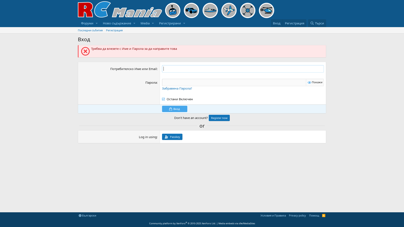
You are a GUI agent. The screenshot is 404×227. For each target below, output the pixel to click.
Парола (151, 82)
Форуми (87, 23)
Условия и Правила (273, 215)
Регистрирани (170, 23)
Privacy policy (297, 215)
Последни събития (90, 30)
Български (88, 215)
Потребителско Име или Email (133, 69)
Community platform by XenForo (182, 223)
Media (145, 23)
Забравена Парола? (177, 88)
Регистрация (114, 30)
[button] (97, 23)
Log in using (148, 137)
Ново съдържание (117, 23)
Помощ (314, 215)
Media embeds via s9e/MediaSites (236, 223)
